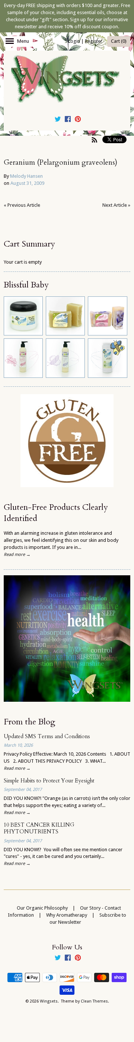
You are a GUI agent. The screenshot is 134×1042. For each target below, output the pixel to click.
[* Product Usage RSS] (94, 140)
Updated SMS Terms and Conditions (47, 736)
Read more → (17, 554)
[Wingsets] (67, 79)
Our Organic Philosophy (42, 908)
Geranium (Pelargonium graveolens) (60, 162)
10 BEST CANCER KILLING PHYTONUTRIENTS (39, 828)
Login (74, 41)
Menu (23, 41)
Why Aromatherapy (66, 915)
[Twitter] (58, 120)
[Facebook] (68, 120)
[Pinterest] (78, 120)
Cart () (119, 41)
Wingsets (49, 1001)
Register (93, 41)
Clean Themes (94, 1001)
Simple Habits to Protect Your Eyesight (49, 780)
